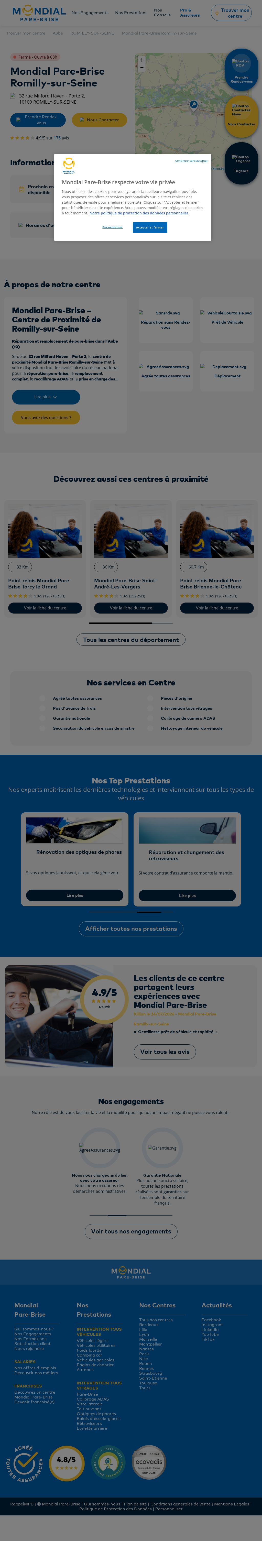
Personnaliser (112, 227)
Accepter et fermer (150, 227)
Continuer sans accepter (191, 160)
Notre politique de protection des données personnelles (139, 213)
